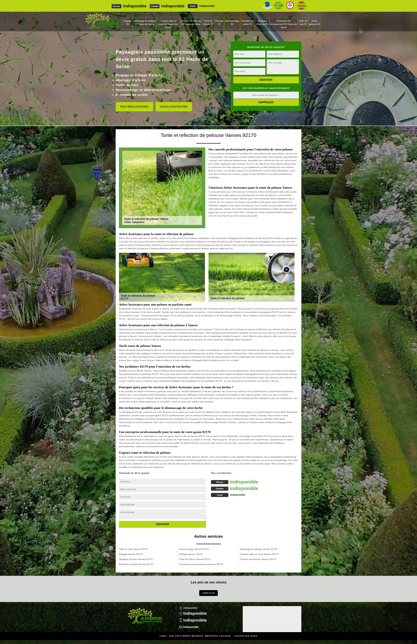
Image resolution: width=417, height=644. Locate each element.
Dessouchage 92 (232, 22)
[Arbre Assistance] (145, 613)
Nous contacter (173, 106)
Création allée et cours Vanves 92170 (259, 554)
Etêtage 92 (219, 22)
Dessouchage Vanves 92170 (194, 549)
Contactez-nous (246, 636)
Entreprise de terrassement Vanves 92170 (201, 564)
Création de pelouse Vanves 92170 (258, 559)
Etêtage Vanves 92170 (191, 554)
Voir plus (208, 593)
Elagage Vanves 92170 (131, 554)
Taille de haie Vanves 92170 (133, 549)
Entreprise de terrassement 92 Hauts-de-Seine (284, 24)
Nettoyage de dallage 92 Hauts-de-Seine (145, 22)
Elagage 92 (127, 22)
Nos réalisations (134, 106)
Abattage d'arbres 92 (262, 22)
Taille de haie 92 (303, 22)
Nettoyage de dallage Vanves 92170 (258, 549)
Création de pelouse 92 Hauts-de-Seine (190, 22)
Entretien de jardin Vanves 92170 (136, 564)
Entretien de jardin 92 (247, 22)
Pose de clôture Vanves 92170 (195, 559)
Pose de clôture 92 (208, 22)
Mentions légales (218, 636)
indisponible (134, 6)
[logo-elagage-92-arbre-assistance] (102, 21)
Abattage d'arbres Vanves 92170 (136, 559)
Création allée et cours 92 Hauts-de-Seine (168, 24)
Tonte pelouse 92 (314, 22)
